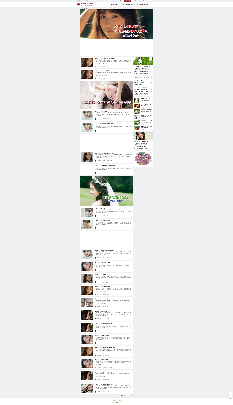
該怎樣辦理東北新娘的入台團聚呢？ (102, 335)
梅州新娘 (143, 164)
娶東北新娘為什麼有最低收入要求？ (102, 298)
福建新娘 (146, 159)
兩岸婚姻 (141, 161)
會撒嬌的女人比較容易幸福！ (140, 80)
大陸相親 (122, 4)
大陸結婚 (141, 153)
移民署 (106, 282)
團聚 (104, 215)
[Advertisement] (116, 47)
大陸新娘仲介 (109, 269)
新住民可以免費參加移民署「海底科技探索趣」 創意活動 (142, 77)
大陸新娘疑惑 (109, 118)
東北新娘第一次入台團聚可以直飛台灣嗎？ (104, 372)
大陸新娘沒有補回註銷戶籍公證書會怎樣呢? (104, 123)
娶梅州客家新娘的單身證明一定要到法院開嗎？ (105, 58)
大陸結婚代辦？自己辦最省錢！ (141, 144)
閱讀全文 (130, 66)
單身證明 (104, 391)
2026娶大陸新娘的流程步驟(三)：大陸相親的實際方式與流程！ (146, 128)
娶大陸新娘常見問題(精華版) (142, 4)
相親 (108, 172)
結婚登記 (141, 163)
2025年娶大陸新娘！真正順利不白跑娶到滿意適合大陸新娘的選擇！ (142, 87)
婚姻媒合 (117, 4)
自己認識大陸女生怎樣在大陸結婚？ (142, 146)
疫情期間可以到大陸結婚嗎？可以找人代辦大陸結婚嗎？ (146, 141)
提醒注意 (133, 4)
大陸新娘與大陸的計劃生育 (140, 82)
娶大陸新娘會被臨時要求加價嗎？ (102, 359)
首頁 (82, 8)
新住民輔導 (141, 155)
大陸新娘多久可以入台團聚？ (101, 274)
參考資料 (153, 0)
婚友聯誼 (139, 156)
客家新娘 (108, 66)
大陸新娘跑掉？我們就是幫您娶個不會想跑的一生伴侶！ (145, 68)
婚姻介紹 (128, 4)
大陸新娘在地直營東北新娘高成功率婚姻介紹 (142, 93)
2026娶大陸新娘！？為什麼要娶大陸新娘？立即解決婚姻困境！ (148, 66)
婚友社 (143, 160)
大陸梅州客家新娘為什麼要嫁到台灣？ (103, 220)
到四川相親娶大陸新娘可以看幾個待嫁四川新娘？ (105, 347)
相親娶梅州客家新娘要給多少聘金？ (102, 286)
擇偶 (108, 355)
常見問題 (149, 0)
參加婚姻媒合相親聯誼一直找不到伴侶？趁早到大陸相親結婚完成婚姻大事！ (149, 148)
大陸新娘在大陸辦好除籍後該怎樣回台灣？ (104, 323)
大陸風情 (145, 162)
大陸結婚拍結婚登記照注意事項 (141, 143)
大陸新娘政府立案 (110, 367)
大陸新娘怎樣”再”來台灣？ (100, 208)
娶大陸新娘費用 (134, 0)
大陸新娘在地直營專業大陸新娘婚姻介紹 (142, 94)
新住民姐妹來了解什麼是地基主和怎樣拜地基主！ (142, 79)
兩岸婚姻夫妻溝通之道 (139, 84)
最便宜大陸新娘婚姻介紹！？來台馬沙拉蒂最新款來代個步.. (142, 91)
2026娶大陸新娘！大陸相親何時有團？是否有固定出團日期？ (146, 122)
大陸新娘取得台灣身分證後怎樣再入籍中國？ (104, 153)
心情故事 (142, 156)
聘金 (108, 294)
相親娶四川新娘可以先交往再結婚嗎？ (103, 71)
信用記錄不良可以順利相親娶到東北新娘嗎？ (104, 250)
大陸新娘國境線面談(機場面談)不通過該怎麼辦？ (105, 165)
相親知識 (122, 0)
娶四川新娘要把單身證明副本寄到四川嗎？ (104, 384)
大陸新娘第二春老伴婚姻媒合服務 (141, 73)
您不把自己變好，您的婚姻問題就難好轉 (142, 69)
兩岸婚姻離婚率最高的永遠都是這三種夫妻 (143, 71)
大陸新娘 (112, 4)
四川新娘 (104, 318)
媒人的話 (140, 0)
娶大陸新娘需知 (128, 0)
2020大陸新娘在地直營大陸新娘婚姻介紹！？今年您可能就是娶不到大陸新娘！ (142, 89)
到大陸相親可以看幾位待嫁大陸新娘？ (103, 262)
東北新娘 (108, 78)
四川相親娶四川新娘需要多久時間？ (102, 311)
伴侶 (144, 155)
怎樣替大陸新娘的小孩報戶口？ (101, 111)
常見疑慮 (144, 0)
